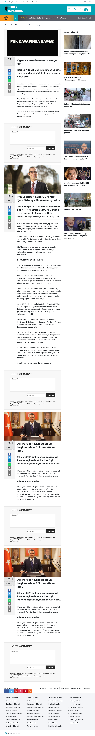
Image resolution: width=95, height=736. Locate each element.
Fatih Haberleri (74, 710)
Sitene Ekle (35, 2)
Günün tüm (84, 18)
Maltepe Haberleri (54, 716)
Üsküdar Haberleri (33, 726)
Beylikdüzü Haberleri (13, 707)
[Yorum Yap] (9, 91)
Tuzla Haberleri (74, 723)
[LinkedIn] (9, 77)
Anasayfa (43, 688)
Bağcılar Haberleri (33, 701)
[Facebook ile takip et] (6, 691)
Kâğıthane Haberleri (76, 713)
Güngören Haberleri (33, 713)
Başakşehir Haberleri (13, 704)
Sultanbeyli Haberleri (76, 720)
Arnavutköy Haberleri (55, 698)
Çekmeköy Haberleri (76, 707)
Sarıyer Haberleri (32, 720)
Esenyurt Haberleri (33, 710)
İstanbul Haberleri (12, 698)
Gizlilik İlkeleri (65, 688)
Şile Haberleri (31, 723)
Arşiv (28, 2)
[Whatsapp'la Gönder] (9, 80)
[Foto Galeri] (90, 2)
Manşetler (11, 2)
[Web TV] (85, 2)
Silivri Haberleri (53, 720)
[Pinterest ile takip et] (25, 691)
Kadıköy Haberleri (54, 713)
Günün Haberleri (20, 2)
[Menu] (69, 9)
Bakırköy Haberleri (75, 701)
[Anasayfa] (5, 2)
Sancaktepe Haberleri (13, 720)
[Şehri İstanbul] (14, 9)
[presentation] (11, 18)
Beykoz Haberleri (75, 704)
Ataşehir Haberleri (75, 698)
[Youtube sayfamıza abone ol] (16, 691)
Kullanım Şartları (76, 688)
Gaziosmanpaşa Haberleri (14, 713)
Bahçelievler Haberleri (55, 701)
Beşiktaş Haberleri (54, 704)
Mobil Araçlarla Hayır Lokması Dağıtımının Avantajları (45, 18)
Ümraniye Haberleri (12, 726)
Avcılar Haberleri (11, 701)
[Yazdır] (9, 87)
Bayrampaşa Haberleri (34, 704)
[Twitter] (9, 73)
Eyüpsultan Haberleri (55, 710)
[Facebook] (9, 70)
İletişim (56, 688)
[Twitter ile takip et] (11, 691)
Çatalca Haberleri (53, 707)
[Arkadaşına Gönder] (9, 84)
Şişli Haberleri (53, 723)
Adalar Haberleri (32, 698)
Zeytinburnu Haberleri (55, 726)
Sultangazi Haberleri (12, 723)
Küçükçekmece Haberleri (35, 716)
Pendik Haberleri (75, 716)
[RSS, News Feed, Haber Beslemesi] (30, 691)
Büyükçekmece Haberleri (35, 707)
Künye (50, 688)
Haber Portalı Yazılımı (14, 733)
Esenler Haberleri (11, 710)
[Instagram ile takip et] (20, 691)
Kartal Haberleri (11, 716)
